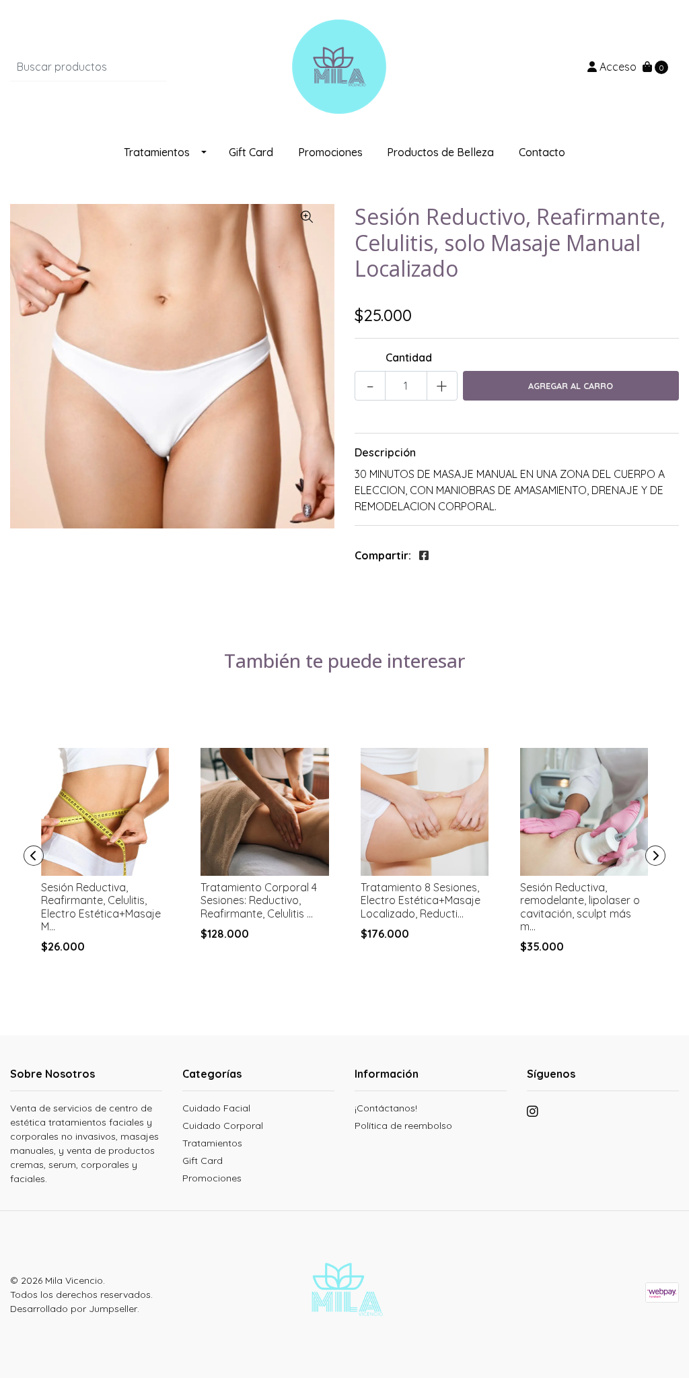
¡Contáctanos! (386, 1108)
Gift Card (251, 152)
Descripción (385, 452)
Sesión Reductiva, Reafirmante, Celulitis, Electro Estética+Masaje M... (101, 907)
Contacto (542, 152)
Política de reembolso (403, 1125)
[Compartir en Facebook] (424, 555)
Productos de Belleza (440, 152)
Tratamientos (157, 152)
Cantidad (409, 357)
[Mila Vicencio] (344, 65)
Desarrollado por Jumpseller (73, 1309)
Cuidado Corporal (222, 1125)
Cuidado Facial (216, 1108)
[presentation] (34, 856)
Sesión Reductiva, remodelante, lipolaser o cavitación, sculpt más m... (580, 907)
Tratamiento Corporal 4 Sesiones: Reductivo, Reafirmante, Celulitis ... (259, 900)
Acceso (617, 66)
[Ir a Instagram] (532, 1113)
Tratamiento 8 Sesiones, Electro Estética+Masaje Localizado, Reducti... (420, 900)
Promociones (330, 152)
